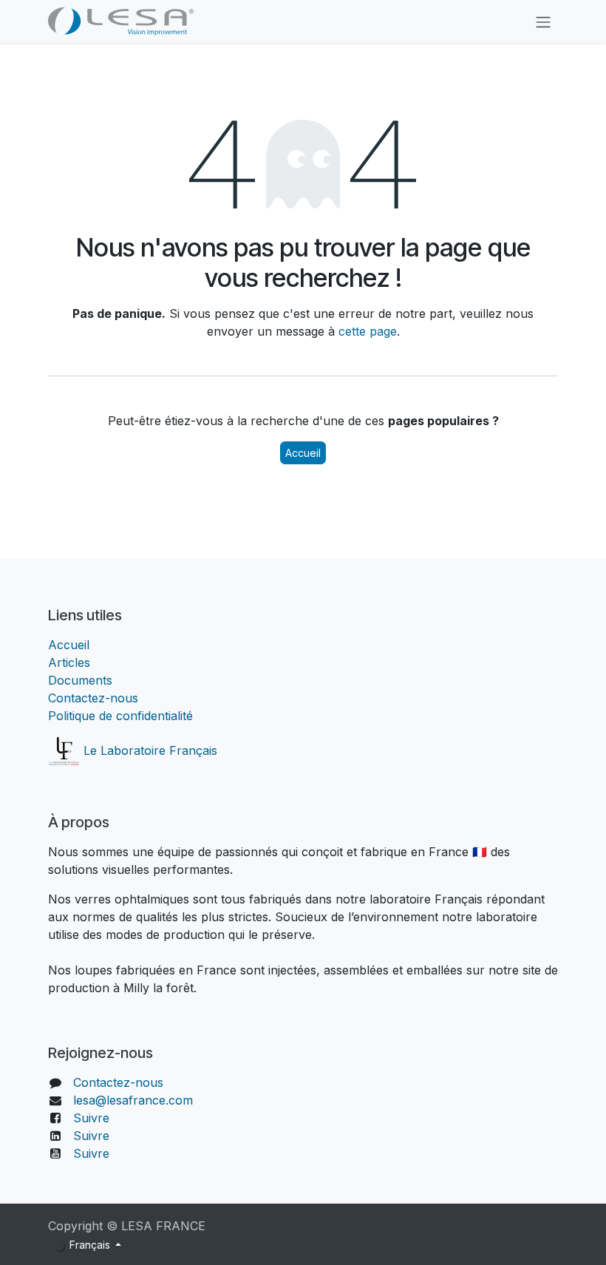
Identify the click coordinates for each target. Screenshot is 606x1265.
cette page (367, 331)
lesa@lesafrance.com (133, 1100)
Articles (69, 662)
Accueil (303, 453)
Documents (80, 680)
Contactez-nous (93, 698)
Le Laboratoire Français (148, 750)
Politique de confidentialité (120, 715)
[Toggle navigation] (543, 21)
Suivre (91, 1117)
